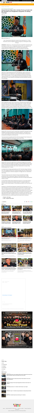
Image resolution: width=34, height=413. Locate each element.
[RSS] (19, 406)
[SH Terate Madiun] (7, 2)
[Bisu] (29, 328)
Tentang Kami (17, 409)
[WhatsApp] (18, 406)
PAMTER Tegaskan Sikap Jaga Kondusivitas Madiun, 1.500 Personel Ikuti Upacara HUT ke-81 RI (16, 212)
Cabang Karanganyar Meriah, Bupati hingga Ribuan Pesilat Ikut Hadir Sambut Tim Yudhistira (19, 383)
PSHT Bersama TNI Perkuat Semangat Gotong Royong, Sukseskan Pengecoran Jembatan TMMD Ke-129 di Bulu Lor (27, 222)
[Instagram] (14, 406)
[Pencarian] (31, 2)
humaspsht (4, 366)
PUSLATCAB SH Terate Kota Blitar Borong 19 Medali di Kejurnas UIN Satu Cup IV (6, 212)
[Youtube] (16, 406)
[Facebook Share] (24, 201)
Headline (12, 8)
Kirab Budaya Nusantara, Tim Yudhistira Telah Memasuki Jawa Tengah (17, 386)
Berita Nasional (8, 8)
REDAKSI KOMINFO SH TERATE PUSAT (11, 408)
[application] (17, 320)
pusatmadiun (4, 367)
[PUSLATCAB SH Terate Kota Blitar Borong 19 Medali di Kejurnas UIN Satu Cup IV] (6, 208)
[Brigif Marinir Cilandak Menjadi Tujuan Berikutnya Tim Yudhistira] (4, 395)
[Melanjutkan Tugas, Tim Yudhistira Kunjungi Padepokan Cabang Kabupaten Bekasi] (4, 391)
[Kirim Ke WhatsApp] (31, 201)
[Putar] (2, 328)
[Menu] (2, 2)
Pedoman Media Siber (28, 408)
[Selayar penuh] (31, 328)
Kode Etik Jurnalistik (21, 408)
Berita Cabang (4, 8)
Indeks (4, 408)
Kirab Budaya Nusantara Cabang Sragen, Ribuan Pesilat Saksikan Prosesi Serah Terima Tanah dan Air (18, 379)
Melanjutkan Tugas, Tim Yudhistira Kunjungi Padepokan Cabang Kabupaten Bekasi (19, 390)
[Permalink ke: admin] (2, 14)
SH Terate (3, 369)
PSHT (3, 363)
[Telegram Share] (30, 201)
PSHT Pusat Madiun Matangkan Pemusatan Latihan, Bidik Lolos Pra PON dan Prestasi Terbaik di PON (27, 212)
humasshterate (4, 364)
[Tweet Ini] (26, 201)
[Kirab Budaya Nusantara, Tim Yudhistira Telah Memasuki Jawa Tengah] (4, 387)
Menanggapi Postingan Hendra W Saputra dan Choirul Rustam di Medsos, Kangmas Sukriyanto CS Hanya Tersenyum (6, 222)
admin (4, 14)
